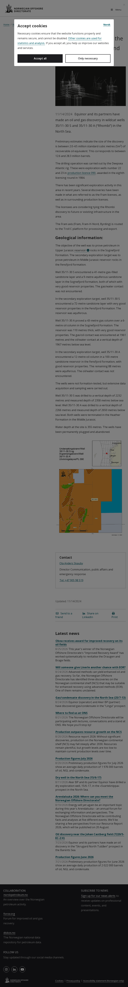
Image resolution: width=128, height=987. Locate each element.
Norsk (106, 24)
